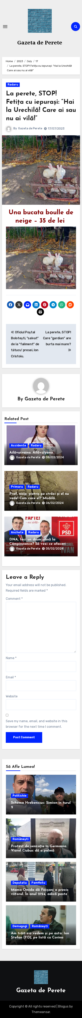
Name (11, 658)
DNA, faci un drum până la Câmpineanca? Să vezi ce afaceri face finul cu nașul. (37, 544)
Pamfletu (38, 882)
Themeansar (40, 1012)
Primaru (17, 486)
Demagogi (20, 926)
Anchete (17, 532)
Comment (14, 599)
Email (11, 677)
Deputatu (20, 882)
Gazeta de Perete (39, 42)
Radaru (13, 84)
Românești (20, 839)
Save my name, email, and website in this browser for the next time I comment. (36, 724)
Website (12, 696)
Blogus (63, 1006)
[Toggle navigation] (5, 26)
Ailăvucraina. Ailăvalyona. (31, 453)
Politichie (19, 795)
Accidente (18, 445)
